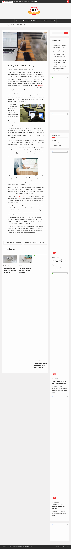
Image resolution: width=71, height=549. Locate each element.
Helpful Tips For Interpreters (13, 242)
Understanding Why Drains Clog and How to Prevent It (27, 1)
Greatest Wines (57, 142)
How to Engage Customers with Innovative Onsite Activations (59, 68)
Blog (24, 20)
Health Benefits (57, 145)
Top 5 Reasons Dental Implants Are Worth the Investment (40, 366)
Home (17, 20)
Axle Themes (66, 546)
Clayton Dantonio (23, 69)
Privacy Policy (44, 20)
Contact (53, 20)
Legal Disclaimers (32, 20)
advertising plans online (22, 196)
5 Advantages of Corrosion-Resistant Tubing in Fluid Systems (59, 62)
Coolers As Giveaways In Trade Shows (34, 242)
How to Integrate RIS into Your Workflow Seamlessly (25, 270)
